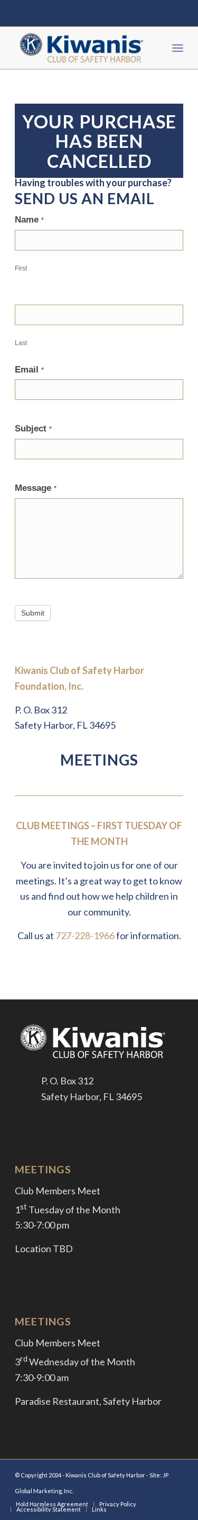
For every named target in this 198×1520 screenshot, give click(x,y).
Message (35, 488)
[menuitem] (177, 48)
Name (29, 220)
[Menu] (177, 48)
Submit (32, 613)
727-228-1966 (85, 935)
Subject (33, 429)
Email (29, 370)
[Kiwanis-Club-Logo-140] (82, 48)
